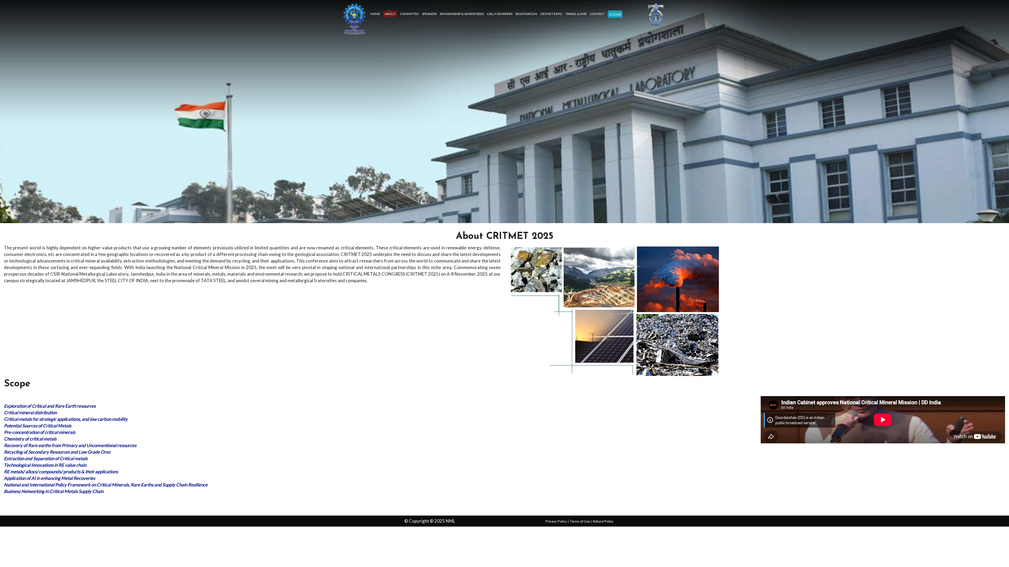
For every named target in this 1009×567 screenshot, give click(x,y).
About (390, 14)
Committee (409, 14)
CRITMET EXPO (551, 14)
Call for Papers (499, 14)
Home (375, 14)
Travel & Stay (576, 14)
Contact (597, 14)
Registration (526, 14)
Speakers (429, 14)
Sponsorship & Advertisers (462, 14)
